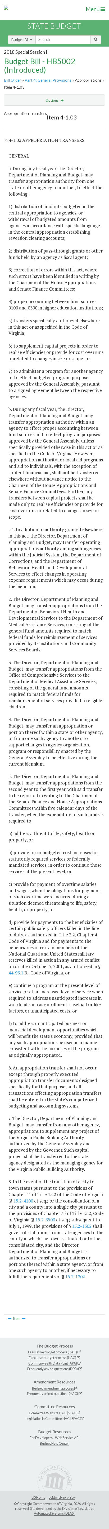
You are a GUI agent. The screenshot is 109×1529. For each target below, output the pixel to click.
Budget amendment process (53, 1388)
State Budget (54, 26)
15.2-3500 (45, 1220)
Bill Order (12, 80)
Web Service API (67, 1438)
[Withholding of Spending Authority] (9, 1318)
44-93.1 (15, 973)
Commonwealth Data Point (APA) (52, 1363)
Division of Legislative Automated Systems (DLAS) (64, 1510)
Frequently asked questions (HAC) (52, 1393)
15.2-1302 (82, 1226)
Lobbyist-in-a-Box (62, 1497)
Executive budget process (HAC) (52, 1358)
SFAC (72, 1413)
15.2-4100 (23, 1201)
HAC (62, 1413)
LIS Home (38, 1497)
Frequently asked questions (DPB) (52, 1369)
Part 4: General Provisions (48, 80)
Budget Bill (20, 39)
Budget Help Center (54, 1443)
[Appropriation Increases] (24, 1318)
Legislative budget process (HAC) (52, 1352)
